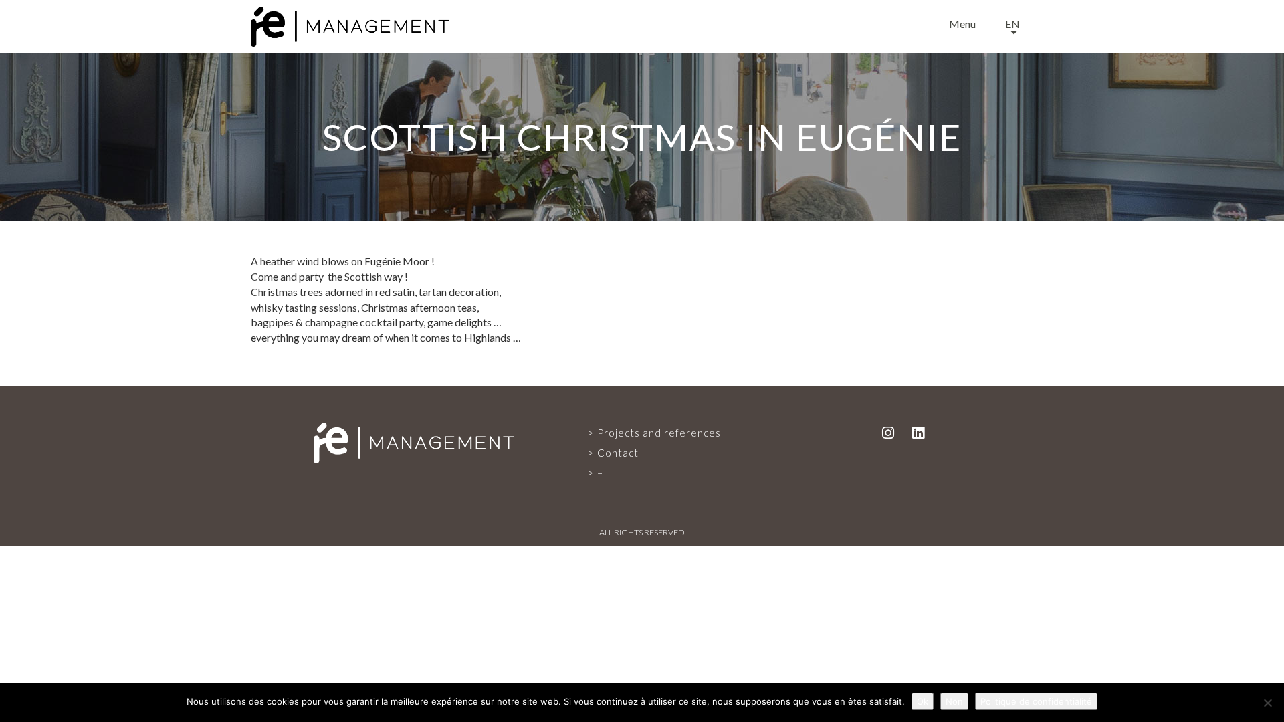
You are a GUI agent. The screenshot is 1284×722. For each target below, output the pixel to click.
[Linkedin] (918, 432)
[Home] (350, 24)
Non (954, 701)
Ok (922, 701)
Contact (618, 453)
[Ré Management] (414, 442)
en (1012, 23)
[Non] (1267, 702)
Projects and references (659, 433)
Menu (962, 23)
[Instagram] (888, 432)
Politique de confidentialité (1036, 701)
